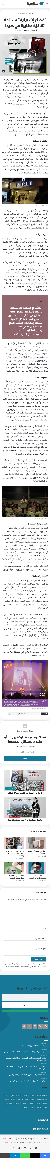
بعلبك (24, 1103)
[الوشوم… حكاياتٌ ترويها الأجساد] (36, 843)
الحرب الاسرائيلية (42, 1099)
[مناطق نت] (35, 4)
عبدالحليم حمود (30, 30)
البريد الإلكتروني (40, 938)
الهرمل (31, 1103)
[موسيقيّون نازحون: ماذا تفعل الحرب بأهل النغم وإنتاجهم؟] (14, 843)
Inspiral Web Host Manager (12, 1142)
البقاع (32, 1095)
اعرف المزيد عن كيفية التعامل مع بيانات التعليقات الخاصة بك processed (25, 965)
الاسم (44, 928)
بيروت (17, 1103)
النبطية (45, 1103)
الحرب (6, 1095)
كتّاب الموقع (40, 1128)
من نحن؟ (43, 1119)
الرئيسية (29, 13)
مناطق (11, 714)
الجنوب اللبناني (15, 1095)
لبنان (32, 1107)
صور (45, 1107)
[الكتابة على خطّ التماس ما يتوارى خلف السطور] (14, 868)
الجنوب (25, 1095)
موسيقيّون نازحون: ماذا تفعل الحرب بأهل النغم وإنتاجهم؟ (15, 853)
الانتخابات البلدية (42, 1095)
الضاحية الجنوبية (9, 1099)
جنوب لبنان (9, 1103)
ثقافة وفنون (21, 13)
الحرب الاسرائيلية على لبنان (26, 1099)
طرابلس (39, 1107)
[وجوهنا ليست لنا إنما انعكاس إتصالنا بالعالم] (36, 868)
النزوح (38, 1103)
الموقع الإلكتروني (41, 948)
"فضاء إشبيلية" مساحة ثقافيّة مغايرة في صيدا (27, 714)
